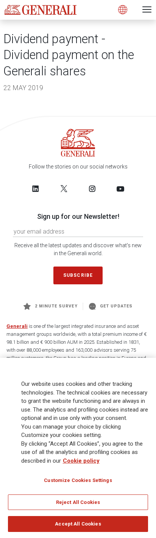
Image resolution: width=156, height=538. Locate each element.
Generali (17, 326)
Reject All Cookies (78, 502)
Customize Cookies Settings (78, 480)
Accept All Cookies (78, 524)
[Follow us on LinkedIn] (35, 188)
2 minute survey (56, 306)
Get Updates (116, 306)
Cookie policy (81, 460)
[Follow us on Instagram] (92, 188)
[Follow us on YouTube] (120, 188)
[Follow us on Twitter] (64, 188)
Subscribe (78, 275)
